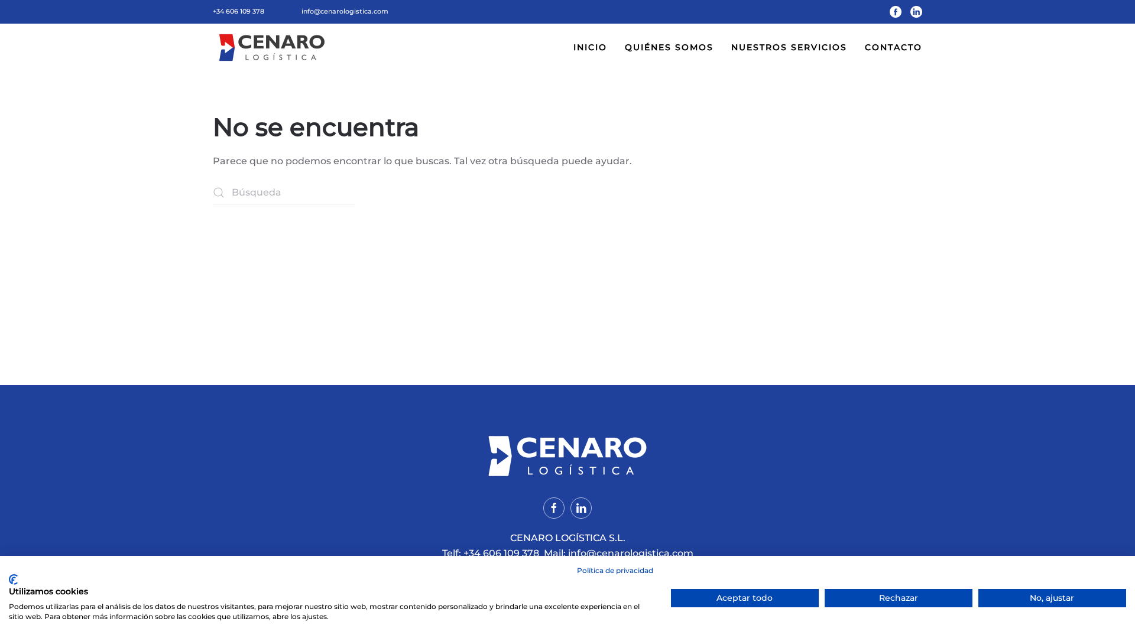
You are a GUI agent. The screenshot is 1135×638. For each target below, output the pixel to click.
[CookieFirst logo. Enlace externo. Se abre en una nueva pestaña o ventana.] (13, 579)
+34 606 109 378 (238, 11)
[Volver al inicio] (273, 47)
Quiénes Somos (669, 47)
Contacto (893, 47)
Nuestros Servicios (789, 47)
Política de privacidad (615, 570)
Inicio (590, 47)
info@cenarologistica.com (344, 11)
